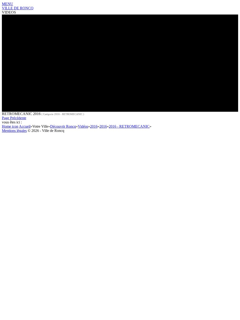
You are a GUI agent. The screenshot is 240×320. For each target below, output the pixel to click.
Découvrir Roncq (63, 126)
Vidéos (83, 126)
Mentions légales (14, 131)
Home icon (10, 126)
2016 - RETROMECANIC (129, 126)
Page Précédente (14, 118)
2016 (94, 126)
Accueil (24, 126)
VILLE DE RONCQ (18, 8)
